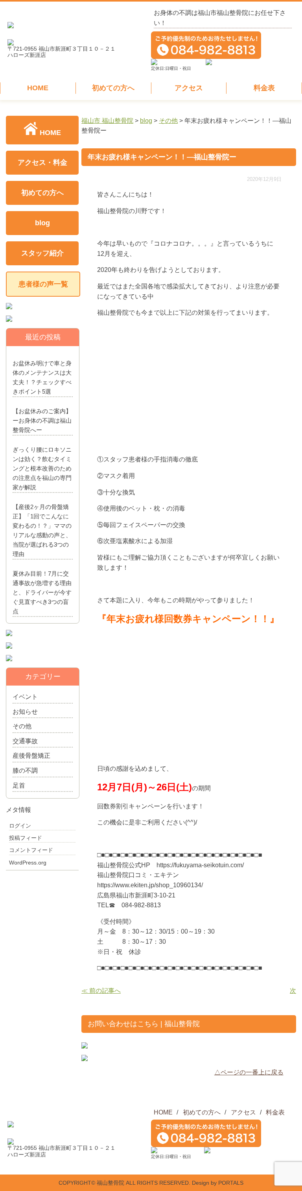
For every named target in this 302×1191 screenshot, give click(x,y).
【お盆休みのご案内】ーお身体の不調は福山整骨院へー (42, 420)
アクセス (189, 88)
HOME (37, 88)
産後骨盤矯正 (31, 755)
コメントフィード (31, 850)
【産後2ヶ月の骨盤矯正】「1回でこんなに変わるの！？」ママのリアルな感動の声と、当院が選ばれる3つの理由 (42, 530)
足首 (19, 785)
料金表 (264, 88)
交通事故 (25, 741)
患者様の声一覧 (43, 284)
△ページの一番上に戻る (249, 1072)
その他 (22, 726)
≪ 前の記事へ (101, 990)
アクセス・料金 (42, 162)
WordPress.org (27, 862)
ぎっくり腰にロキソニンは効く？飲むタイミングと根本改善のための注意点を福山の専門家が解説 (42, 468)
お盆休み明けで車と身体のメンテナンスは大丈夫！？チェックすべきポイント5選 (42, 377)
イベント (25, 696)
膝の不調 (25, 770)
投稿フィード (25, 838)
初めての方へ (113, 88)
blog (42, 223)
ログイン (20, 826)
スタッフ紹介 (42, 253)
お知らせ (25, 711)
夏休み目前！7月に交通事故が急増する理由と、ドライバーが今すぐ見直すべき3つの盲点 (42, 592)
